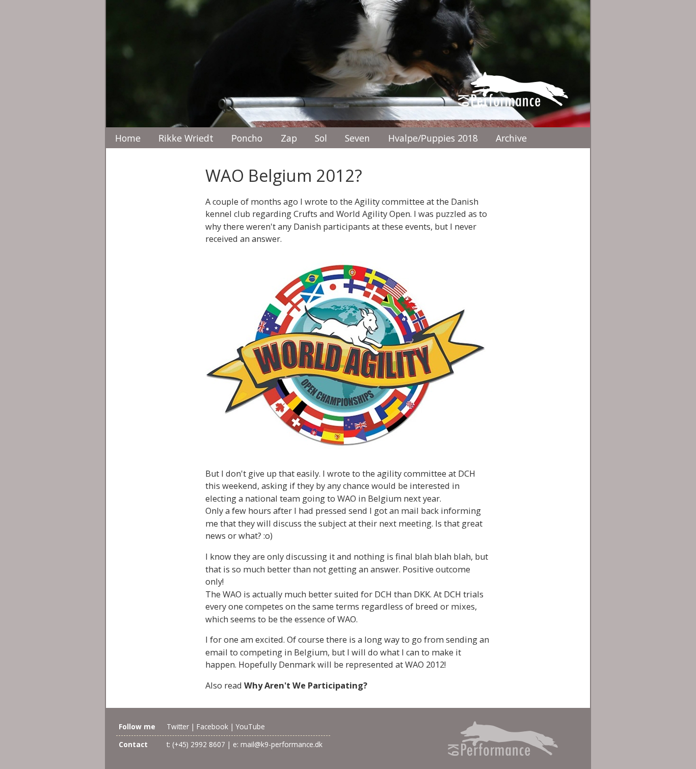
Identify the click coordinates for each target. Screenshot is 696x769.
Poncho (246, 138)
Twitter (178, 726)
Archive (511, 138)
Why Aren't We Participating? (305, 685)
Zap (289, 138)
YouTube (250, 726)
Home (128, 138)
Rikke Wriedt (185, 138)
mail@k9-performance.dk (281, 744)
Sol (321, 138)
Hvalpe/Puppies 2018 (433, 138)
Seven (357, 138)
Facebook (212, 726)
